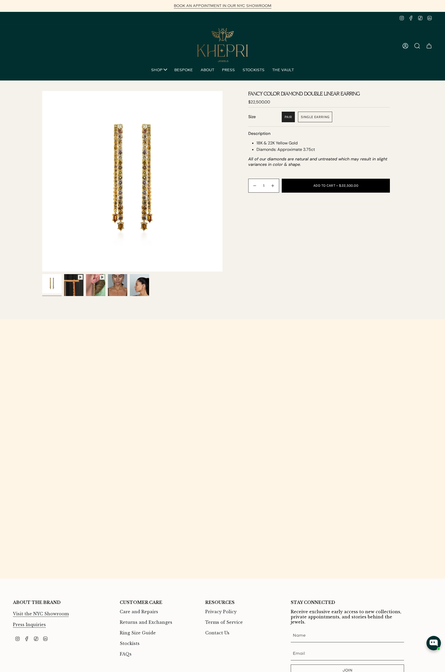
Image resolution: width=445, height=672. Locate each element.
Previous (42, 181)
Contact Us (217, 632)
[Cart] (429, 46)
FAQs (126, 654)
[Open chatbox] (433, 643)
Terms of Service (224, 622)
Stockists (130, 643)
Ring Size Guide (138, 632)
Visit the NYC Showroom (41, 613)
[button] (158, 70)
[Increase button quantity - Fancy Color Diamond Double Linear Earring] (273, 185)
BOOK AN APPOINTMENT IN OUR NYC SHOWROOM (222, 6)
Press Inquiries (29, 624)
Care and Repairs (139, 611)
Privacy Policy (221, 611)
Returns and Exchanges (146, 622)
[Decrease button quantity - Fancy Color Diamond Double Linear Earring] (254, 185)
